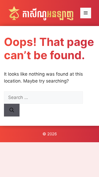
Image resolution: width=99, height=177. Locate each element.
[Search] (12, 110)
